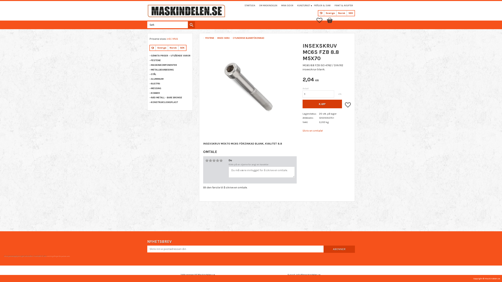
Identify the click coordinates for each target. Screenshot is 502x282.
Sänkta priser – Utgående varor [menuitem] (170, 55)
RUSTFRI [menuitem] (155, 83)
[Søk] (191, 24)
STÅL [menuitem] (153, 74)
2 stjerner (210, 160)
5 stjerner (221, 160)
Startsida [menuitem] (250, 5)
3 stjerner (214, 160)
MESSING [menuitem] (156, 88)
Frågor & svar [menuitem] (322, 5)
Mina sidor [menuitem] (287, 5)
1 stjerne (207, 160)
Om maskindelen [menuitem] (268, 5)
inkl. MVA (172, 39)
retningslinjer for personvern (58, 256)
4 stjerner (217, 160)
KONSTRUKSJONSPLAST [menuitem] (164, 102)
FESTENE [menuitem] (156, 60)
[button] (321, 20)
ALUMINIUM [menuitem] (157, 79)
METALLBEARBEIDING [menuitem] (162, 69)
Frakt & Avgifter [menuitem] (344, 5)
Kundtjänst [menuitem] (303, 5)
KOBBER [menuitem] (155, 93)
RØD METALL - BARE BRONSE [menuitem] (166, 97)
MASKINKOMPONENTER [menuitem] (164, 65)
